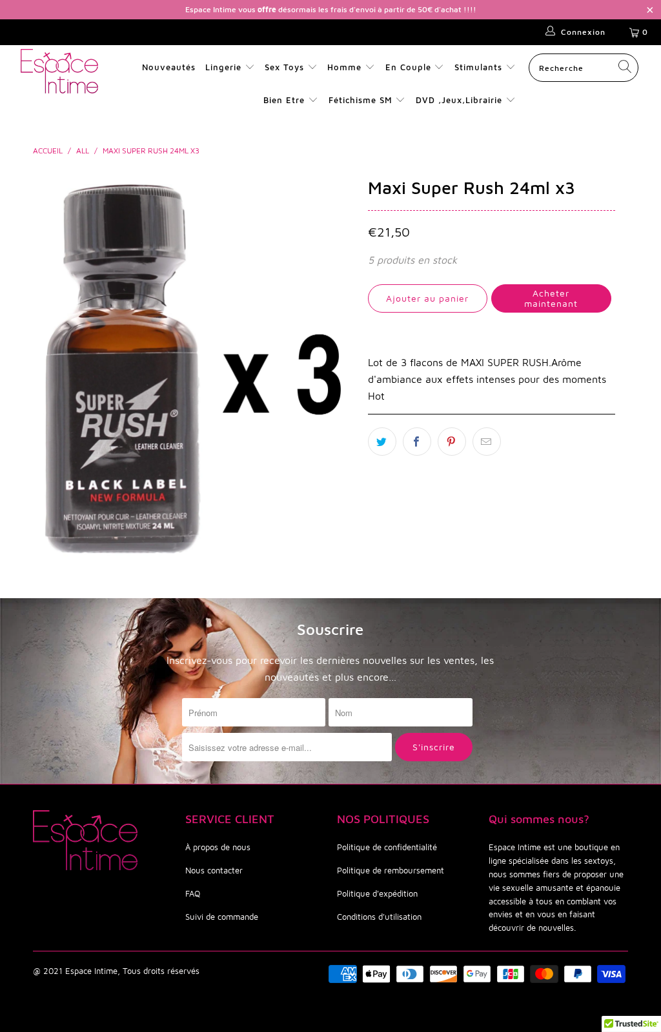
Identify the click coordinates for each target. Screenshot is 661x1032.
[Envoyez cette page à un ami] (487, 441)
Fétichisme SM (362, 100)
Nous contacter (214, 870)
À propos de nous (217, 847)
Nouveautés (169, 67)
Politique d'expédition (377, 893)
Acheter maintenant (551, 298)
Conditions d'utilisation (379, 916)
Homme (344, 67)
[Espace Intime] (59, 71)
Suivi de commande (221, 916)
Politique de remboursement (390, 870)
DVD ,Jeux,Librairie (460, 100)
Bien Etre (285, 100)
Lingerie (223, 67)
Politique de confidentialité (387, 847)
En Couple (408, 67)
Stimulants (478, 67)
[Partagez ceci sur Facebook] (417, 441)
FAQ (192, 893)
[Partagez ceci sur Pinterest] (452, 441)
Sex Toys (284, 67)
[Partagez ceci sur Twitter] (382, 441)
